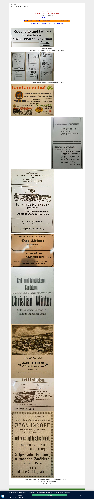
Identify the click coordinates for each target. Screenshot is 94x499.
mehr (80, 495)
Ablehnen (19, 495)
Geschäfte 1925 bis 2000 (19, 7)
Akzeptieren (49, 495)
